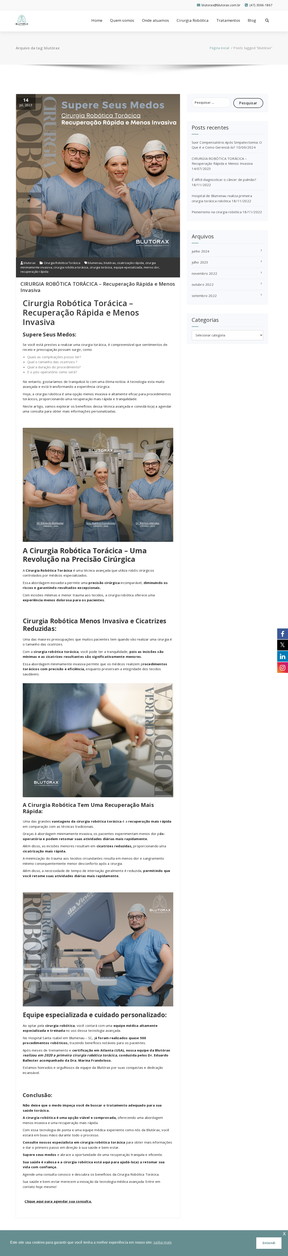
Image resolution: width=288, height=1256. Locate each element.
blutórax (110, 263)
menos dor (151, 267)
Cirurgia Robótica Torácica (62, 263)
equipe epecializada (128, 267)
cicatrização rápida (130, 263)
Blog (252, 20)
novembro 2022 (204, 273)
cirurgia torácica (101, 267)
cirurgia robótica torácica (71, 267)
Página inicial (219, 48)
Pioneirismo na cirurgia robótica (217, 212)
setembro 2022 (204, 295)
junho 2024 (200, 251)
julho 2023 (200, 262)
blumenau (95, 263)
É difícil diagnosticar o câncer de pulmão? (224, 179)
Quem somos (122, 20)
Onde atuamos (155, 20)
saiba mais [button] (162, 1242)
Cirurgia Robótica (193, 20)
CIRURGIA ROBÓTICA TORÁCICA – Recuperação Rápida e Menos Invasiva (97, 286)
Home (96, 20)
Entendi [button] (269, 1243)
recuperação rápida (34, 272)
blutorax (29, 263)
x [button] (284, 1233)
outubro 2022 (203, 284)
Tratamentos (228, 20)
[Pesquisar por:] (211, 102)
